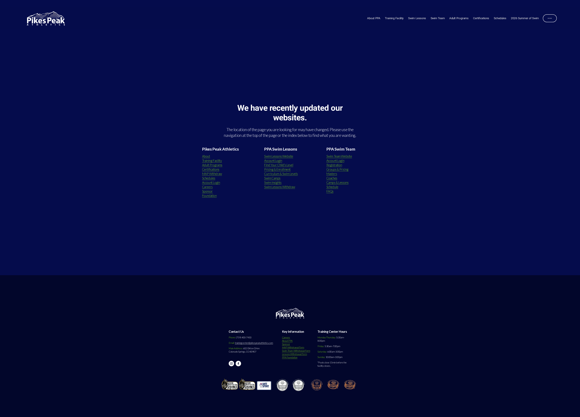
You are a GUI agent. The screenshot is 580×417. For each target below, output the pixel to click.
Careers (207, 187)
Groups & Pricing (337, 169)
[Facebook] (238, 363)
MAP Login (550, 18)
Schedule (332, 187)
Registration (334, 165)
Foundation (209, 195)
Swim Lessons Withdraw (279, 187)
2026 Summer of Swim (525, 18)
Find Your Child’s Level (278, 165)
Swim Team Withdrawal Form (296, 350)
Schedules (500, 18)
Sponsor (207, 191)
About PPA (373, 18)
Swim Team (438, 18)
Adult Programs (459, 18)
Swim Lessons (417, 18)
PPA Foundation (289, 357)
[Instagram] (231, 363)
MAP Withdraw (212, 173)
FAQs (330, 191)
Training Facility (394, 18)
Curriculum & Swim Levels (281, 173)
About (206, 156)
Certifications (481, 18)
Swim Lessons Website (278, 156)
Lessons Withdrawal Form (294, 354)
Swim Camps (272, 178)
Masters (331, 173)
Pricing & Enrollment (277, 169)
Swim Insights (273, 182)
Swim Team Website (339, 156)
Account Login (211, 182)
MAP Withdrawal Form (293, 347)
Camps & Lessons (337, 182)
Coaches (331, 178)
